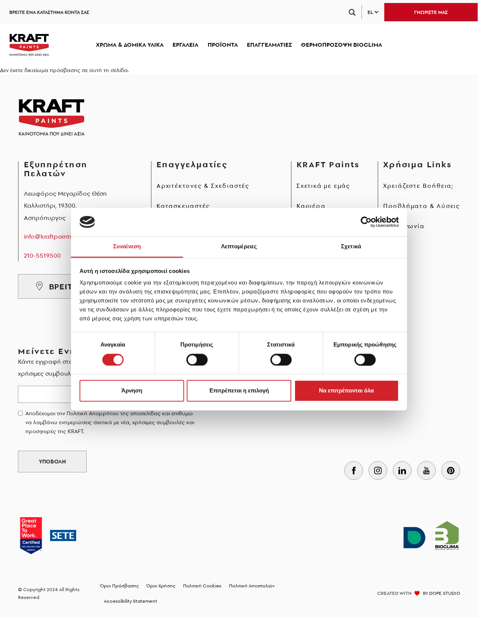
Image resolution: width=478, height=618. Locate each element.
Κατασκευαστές (183, 206)
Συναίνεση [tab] (127, 246)
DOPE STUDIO (444, 593)
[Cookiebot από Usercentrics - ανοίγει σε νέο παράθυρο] (366, 221)
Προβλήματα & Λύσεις (421, 206)
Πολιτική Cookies (202, 586)
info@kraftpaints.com (55, 236)
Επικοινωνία (404, 226)
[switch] (197, 360)
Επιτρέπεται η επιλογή (239, 391)
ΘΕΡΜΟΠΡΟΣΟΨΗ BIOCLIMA (341, 45)
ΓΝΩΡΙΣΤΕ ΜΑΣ (431, 12)
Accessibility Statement (130, 601)
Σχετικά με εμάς (323, 185)
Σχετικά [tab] (351, 246)
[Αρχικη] (29, 45)
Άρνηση (131, 391)
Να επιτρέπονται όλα (346, 391)
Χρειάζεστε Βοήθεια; (418, 185)
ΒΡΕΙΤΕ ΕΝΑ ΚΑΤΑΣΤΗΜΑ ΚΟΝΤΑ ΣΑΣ (49, 12)
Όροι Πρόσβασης (119, 586)
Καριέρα (311, 206)
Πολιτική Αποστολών (252, 586)
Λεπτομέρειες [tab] (239, 246)
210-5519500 (42, 255)
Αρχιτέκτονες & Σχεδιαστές (202, 185)
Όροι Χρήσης (161, 586)
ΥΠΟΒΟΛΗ (52, 461)
